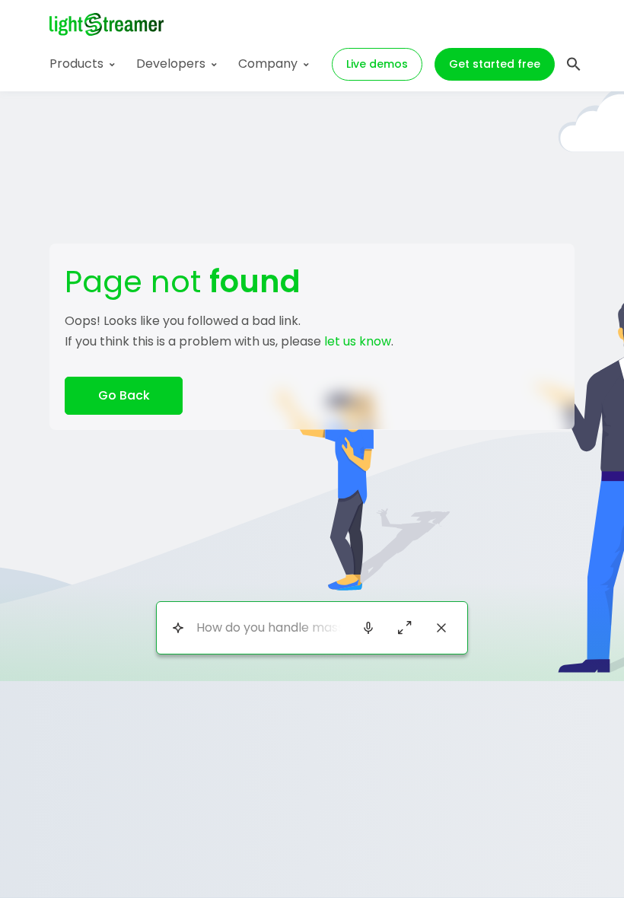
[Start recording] (368, 628)
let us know (357, 341)
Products (76, 63)
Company (268, 63)
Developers (170, 63)
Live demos (377, 64)
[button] (573, 62)
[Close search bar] (441, 628)
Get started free (494, 64)
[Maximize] (405, 628)
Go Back (124, 395)
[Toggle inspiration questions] (177, 627)
